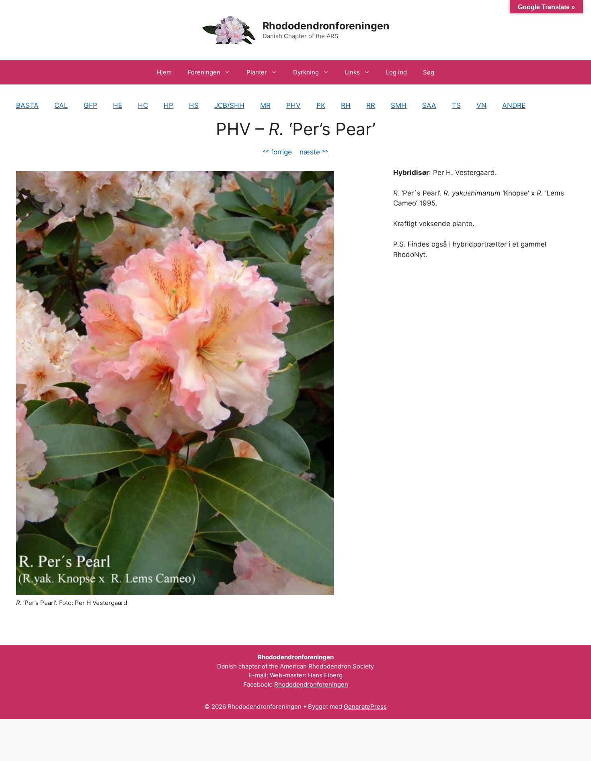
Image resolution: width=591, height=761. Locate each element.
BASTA (27, 105)
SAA (429, 105)
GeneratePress (365, 706)
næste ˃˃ (314, 152)
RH (346, 105)
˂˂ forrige (277, 152)
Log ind (396, 72)
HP (168, 105)
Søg (428, 72)
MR (265, 105)
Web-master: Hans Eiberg (306, 675)
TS (456, 105)
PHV (293, 105)
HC (143, 105)
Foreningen (204, 72)
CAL (61, 105)
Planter (256, 72)
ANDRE (513, 105)
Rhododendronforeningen (326, 26)
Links (352, 72)
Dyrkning (306, 72)
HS (194, 105)
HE (117, 105)
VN (481, 105)
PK (320, 105)
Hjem (164, 72)
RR (370, 105)
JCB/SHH (229, 105)
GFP (90, 105)
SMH (398, 105)
